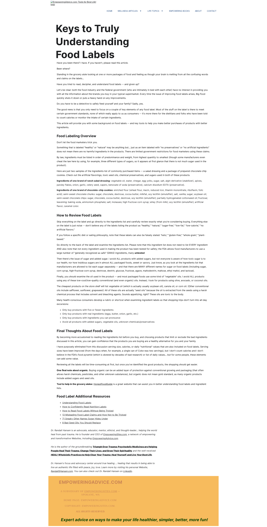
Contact (211, 11)
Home (109, 11)
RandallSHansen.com (62, 471)
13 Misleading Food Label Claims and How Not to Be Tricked (94, 414)
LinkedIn (127, 471)
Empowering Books (179, 11)
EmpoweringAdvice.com (105, 438)
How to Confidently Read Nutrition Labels (84, 406)
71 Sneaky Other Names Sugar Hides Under (85, 418)
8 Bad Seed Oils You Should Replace (81, 422)
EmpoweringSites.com (115, 434)
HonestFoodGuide (103, 384)
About (198, 11)
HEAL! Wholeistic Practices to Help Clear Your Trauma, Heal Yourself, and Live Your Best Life (101, 454)
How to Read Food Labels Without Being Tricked (87, 410)
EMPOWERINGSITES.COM (100, 491)
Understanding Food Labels (76, 402)
